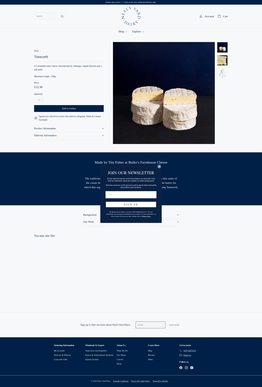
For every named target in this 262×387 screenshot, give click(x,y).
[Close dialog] (159, 166)
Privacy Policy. (146, 216)
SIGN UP (131, 204)
